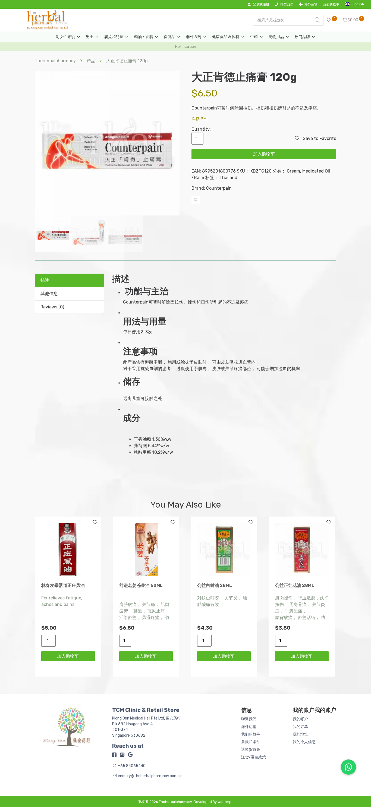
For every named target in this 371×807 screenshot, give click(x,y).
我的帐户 (300, 719)
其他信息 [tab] (49, 293)
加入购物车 (264, 154)
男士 (89, 37)
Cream (293, 171)
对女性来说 (65, 37)
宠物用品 (276, 37)
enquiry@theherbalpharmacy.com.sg (150, 776)
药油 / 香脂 (143, 37)
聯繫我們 (286, 4)
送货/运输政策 (253, 757)
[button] (348, 767)
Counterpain (219, 188)
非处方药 (193, 37)
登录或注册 (261, 4)
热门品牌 (302, 37)
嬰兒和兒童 (113, 37)
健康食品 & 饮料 (225, 37)
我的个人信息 (304, 742)
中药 (254, 37)
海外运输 (310, 4)
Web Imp (224, 802)
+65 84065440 (132, 766)
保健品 (169, 37)
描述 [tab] (44, 280)
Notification (185, 46)
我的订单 (300, 726)
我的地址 (300, 734)
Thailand (228, 177)
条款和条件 (250, 742)
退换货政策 (250, 749)
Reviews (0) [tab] (52, 306)
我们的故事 (331, 4)
